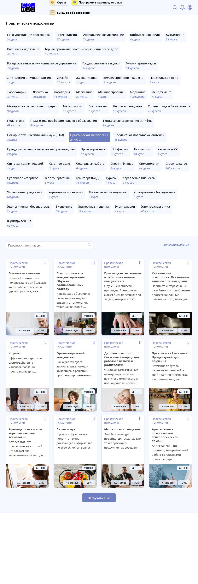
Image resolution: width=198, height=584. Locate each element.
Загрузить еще (99, 498)
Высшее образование (73, 12)
